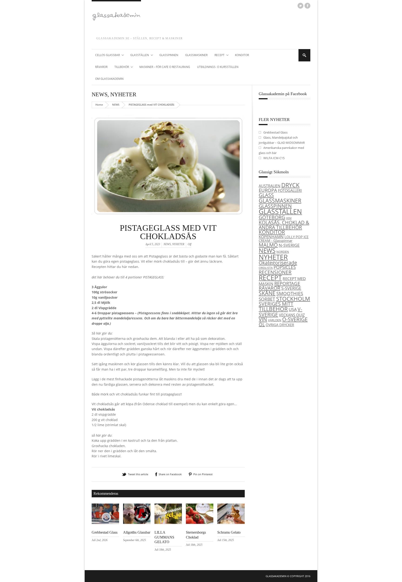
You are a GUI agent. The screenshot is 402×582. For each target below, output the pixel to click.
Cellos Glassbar (106, 55)
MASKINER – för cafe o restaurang (164, 67)
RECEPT (217, 55)
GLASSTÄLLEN (138, 55)
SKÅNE (267, 293)
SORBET (267, 299)
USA (293, 309)
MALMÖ (268, 244)
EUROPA (268, 190)
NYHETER (123, 94)
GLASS (266, 195)
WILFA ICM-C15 (274, 158)
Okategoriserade (278, 262)
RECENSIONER (275, 272)
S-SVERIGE (291, 288)
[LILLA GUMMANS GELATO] (168, 523)
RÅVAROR (101, 67)
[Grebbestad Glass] (105, 523)
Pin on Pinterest (203, 474)
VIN (263, 319)
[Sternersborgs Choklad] (199, 523)
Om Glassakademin (109, 79)
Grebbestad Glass (104, 532)
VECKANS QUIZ (292, 315)
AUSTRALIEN (269, 185)
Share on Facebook (170, 474)
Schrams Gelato (229, 532)
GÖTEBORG (272, 217)
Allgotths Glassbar (136, 532)
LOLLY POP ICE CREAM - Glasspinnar (283, 238)
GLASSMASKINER (196, 55)
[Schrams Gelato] (231, 523)
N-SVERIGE (289, 245)
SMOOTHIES (289, 293)
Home (99, 104)
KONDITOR (242, 55)
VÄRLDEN (274, 320)
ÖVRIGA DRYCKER (280, 324)
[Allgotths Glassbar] (137, 523)
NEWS (99, 94)
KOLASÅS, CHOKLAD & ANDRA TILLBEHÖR (284, 225)
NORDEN (282, 252)
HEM (288, 218)
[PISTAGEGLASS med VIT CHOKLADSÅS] (168, 221)
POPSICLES (285, 267)
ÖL (262, 324)
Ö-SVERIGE (295, 319)
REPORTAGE (287, 283)
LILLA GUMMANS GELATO (164, 537)
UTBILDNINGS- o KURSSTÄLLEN (217, 67)
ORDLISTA (266, 268)
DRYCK (290, 185)
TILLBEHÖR (120, 67)
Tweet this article (138, 474)
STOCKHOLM (293, 298)
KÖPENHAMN (271, 236)
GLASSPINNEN (168, 55)
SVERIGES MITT (276, 304)
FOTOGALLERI (290, 190)
